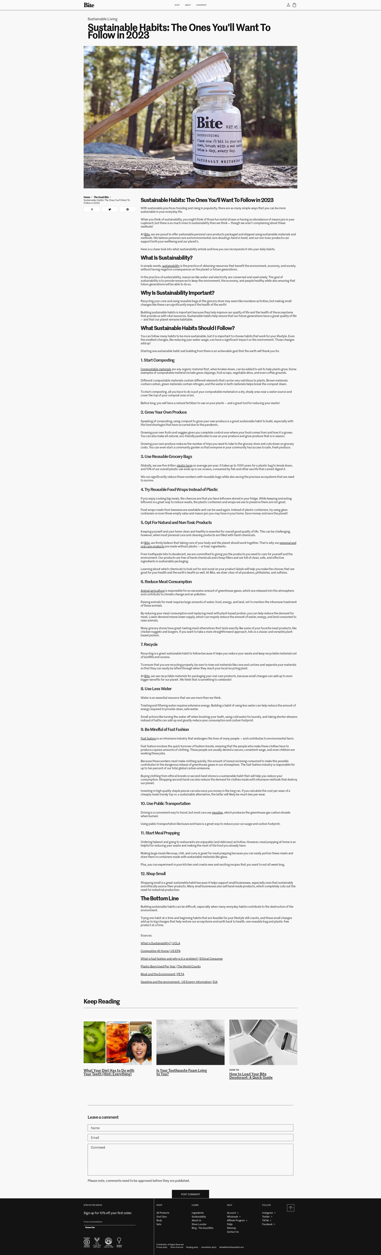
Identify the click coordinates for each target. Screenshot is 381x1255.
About (188, 5)
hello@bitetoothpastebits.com (231, 1247)
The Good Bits (101, 197)
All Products (162, 1212)
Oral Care (161, 1216)
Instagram (267, 1212)
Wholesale (232, 1216)
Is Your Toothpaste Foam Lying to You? (181, 1072)
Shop (177, 5)
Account (231, 1212)
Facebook (267, 1224)
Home (87, 197)
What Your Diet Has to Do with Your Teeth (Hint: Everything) (109, 1072)
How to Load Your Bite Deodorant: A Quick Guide (251, 1075)
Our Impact (201, 5)
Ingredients (198, 1212)
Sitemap (231, 1227)
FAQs (229, 1224)
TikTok (265, 1220)
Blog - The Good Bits (202, 1227)
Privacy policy (161, 1247)
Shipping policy (192, 1247)
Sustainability (199, 1216)
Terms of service (176, 1247)
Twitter (266, 1216)
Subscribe (90, 1228)
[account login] (288, 5)
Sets (158, 1224)
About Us (196, 1220)
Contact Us (233, 1231)
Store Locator (199, 1224)
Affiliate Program (236, 1220)
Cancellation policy (208, 1247)
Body (159, 1220)
